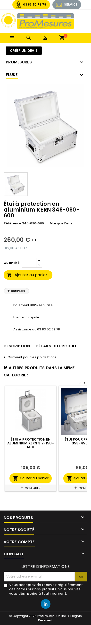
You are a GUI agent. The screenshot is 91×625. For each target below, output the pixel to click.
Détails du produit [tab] (56, 346)
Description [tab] (17, 346)
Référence (12, 223)
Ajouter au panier (27, 275)
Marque (57, 223)
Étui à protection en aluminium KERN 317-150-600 (30, 443)
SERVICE (70, 4)
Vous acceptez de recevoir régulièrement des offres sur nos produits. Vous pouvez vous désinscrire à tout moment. (46, 589)
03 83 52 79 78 (34, 4)
